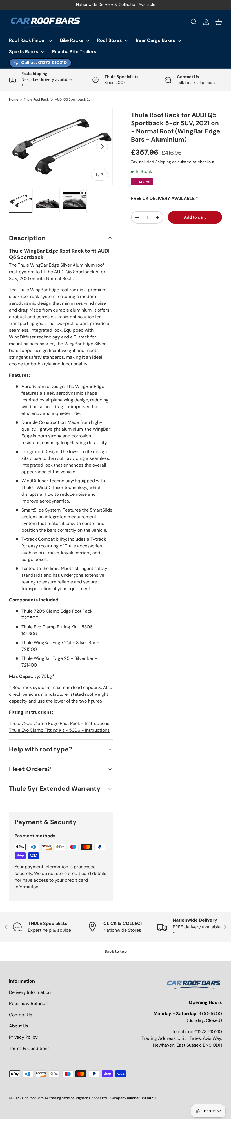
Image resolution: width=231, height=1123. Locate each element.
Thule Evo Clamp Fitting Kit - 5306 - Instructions (59, 730)
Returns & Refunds (28, 1003)
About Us (18, 1026)
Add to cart (195, 217)
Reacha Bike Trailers (74, 51)
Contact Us (20, 1015)
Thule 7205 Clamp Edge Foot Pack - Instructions (59, 723)
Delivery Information (30, 992)
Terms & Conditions (29, 1048)
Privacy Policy (23, 1037)
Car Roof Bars (33, 1098)
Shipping (163, 161)
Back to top (116, 951)
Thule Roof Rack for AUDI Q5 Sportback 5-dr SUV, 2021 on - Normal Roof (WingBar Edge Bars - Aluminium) (57, 99)
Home (13, 99)
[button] (218, 22)
